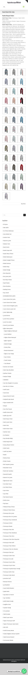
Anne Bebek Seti (7, 234)
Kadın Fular (6, 425)
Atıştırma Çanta (7, 240)
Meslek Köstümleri (8, 350)
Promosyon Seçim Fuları (9, 565)
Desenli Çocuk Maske (8, 325)
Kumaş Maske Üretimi (8, 445)
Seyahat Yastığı (7, 607)
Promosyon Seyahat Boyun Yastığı (11, 568)
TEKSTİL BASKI (6, 614)
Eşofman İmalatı (7, 373)
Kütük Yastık (6, 448)
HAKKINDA (5, 379)
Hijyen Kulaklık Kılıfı (8, 402)
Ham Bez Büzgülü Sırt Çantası (10, 383)
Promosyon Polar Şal (8, 552)
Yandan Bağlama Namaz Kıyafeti (11, 633)
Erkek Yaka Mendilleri (8, 370)
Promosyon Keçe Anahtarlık (10, 519)
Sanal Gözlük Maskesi (8, 588)
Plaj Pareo (5, 503)
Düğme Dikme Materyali (10, 337)
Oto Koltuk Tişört (7, 484)
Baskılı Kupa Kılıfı (7, 250)
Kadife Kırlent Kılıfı (8, 412)
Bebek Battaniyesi (7, 257)
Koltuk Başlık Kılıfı (7, 441)
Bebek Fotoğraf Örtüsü (8, 260)
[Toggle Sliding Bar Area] (26, 1)
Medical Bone (6, 458)
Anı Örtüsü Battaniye (8, 231)
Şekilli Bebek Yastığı (8, 601)
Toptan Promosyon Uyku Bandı (10, 624)
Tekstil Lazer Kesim (8, 617)
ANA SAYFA (5, 227)
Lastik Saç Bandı (7, 451)
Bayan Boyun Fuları (7, 24)
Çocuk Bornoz (6, 315)
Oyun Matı (5, 493)
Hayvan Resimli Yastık (8, 396)
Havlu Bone (6, 393)
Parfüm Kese (6, 500)
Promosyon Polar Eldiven (9, 546)
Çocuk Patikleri (8, 334)
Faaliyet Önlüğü (7, 376)
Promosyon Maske (7, 526)
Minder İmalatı (6, 461)
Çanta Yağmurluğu (7, 312)
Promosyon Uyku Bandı (9, 575)
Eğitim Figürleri (8, 340)
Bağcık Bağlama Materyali (10, 331)
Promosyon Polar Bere (8, 536)
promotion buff (7, 578)
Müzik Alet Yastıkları (8, 471)
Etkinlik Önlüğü (8, 344)
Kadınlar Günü (6, 432)
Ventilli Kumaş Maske (8, 630)
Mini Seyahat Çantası (8, 464)
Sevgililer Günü (7, 604)
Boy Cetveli (6, 292)
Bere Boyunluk (6, 273)
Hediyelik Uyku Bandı (8, 399)
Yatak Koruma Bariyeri (8, 637)
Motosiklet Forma (7, 467)
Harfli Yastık (6, 389)
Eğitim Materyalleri (8, 328)
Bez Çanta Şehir (7, 276)
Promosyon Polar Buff (8, 542)
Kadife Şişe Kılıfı (7, 415)
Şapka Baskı (6, 591)
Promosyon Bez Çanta (8, 513)
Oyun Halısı (6, 490)
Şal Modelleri (6, 585)
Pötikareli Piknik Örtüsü (9, 510)
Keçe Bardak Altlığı (8, 438)
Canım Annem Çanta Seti (9, 309)
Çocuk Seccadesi (7, 322)
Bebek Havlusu (7, 263)
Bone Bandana (7, 286)
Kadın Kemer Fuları (8, 428)
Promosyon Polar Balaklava (10, 533)
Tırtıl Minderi (7, 363)
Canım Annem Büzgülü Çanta (10, 305)
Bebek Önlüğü (6, 270)
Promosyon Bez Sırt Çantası (10, 516)
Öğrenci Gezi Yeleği (9, 353)
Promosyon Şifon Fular (8, 572)
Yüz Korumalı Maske (8, 640)
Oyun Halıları (7, 357)
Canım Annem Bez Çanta (9, 299)
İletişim (5, 406)
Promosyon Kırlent (7, 523)
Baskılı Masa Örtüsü (8, 253)
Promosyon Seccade (8, 559)
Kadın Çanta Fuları (7, 422)
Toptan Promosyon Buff (9, 620)
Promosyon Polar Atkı (8, 529)
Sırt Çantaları (6, 611)
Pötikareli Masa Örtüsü (9, 506)
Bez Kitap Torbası (7, 279)
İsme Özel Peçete (7, 409)
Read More (23, 203)
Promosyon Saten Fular (9, 555)
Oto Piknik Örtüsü (7, 487)
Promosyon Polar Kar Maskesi (10, 549)
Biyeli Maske (6, 283)
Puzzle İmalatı (7, 360)
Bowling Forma (7, 289)
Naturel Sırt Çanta (7, 477)
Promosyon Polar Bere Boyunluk (11, 539)
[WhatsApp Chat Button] (24, 671)
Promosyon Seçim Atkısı (9, 562)
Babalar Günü (6, 244)
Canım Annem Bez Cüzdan (9, 302)
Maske (4, 454)
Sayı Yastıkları (6, 598)
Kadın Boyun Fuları (8, 16)
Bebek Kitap (6, 266)
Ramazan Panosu (7, 581)
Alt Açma (5, 224)
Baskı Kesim (6, 247)
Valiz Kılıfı (5, 627)
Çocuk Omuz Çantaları (8, 318)
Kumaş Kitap (7, 347)
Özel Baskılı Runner (8, 497)
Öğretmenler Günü (7, 480)
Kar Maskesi (6, 435)
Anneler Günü (6, 237)
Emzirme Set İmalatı (8, 366)
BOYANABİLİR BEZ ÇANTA (9, 296)
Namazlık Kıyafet (7, 474)
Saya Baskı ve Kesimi (8, 594)
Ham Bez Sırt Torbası (8, 386)
